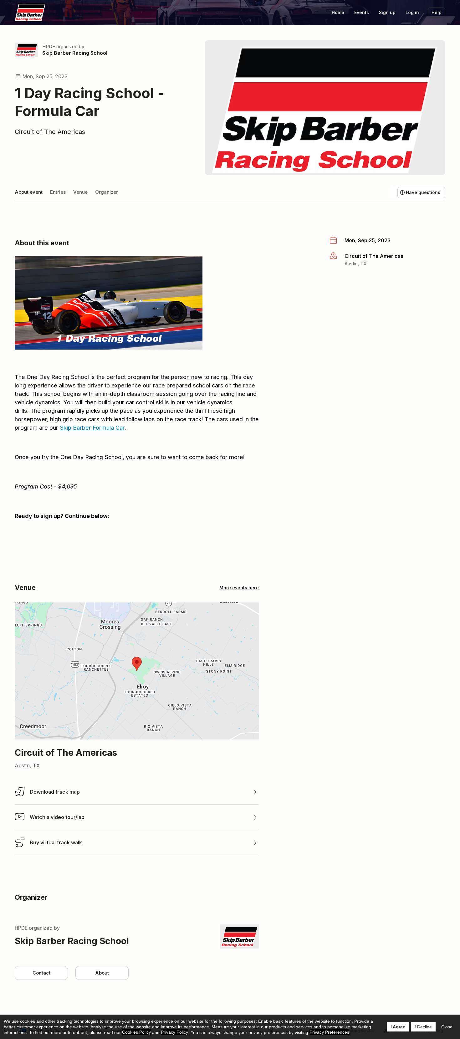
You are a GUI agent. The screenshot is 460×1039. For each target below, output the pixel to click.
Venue (80, 192)
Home (338, 12)
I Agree (398, 1026)
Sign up (387, 12)
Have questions (423, 192)
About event (29, 192)
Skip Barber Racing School (74, 53)
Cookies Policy (136, 1032)
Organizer (106, 192)
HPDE (48, 46)
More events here (239, 587)
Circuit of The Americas (50, 132)
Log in (412, 12)
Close (446, 1026)
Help (437, 12)
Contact (41, 973)
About (102, 973)
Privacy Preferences (329, 1032)
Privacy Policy (174, 1032)
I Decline (423, 1026)
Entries (58, 192)
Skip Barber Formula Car (92, 427)
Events (361, 12)
